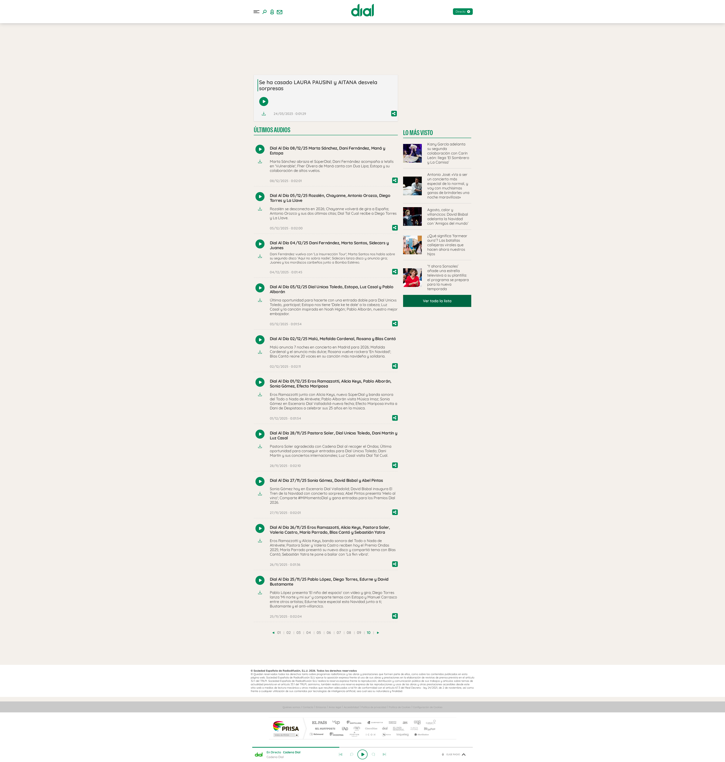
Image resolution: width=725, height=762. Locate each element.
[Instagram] (9, 67)
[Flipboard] (18, 67)
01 (279, 632)
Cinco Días (370, 728)
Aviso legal (335, 707)
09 (359, 632)
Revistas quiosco (23, 46)
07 (339, 632)
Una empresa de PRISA (285, 725)
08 (349, 632)
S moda (386, 734)
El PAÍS (319, 722)
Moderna (336, 734)
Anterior (341, 754)
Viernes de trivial (48, 40)
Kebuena (426, 728)
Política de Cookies (399, 707)
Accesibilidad (351, 707)
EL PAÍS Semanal (399, 728)
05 (319, 632)
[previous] (273, 633)
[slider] (362, 747)
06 (329, 632)
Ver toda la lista (437, 300)
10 (368, 632)
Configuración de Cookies (427, 707)
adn (416, 722)
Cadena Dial (385, 728)
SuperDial (64, 46)
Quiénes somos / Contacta (298, 707)
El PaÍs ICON (370, 734)
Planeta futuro (412, 728)
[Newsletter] (279, 12)
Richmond (317, 734)
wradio (356, 728)
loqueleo (402, 734)
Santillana (355, 722)
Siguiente (384, 754)
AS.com (403, 722)
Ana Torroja (27, 40)
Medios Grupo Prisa (285, 735)
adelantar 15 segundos (373, 754)
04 (308, 632)
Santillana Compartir (375, 722)
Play (362, 754)
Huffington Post (324, 728)
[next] (378, 633)
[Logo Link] (362, 10)
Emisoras (8, 77)
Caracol (429, 722)
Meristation (421, 734)
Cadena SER (391, 722)
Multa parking (46, 46)
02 (288, 632)
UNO (345, 728)
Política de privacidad (373, 707)
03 (298, 632)
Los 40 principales (337, 722)
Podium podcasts (354, 734)
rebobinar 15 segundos (351, 754)
